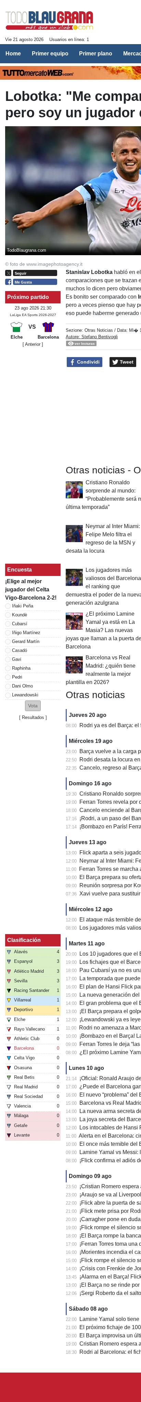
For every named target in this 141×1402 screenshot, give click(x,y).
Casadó (19, 650)
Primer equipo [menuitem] (50, 53)
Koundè (19, 614)
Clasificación (24, 940)
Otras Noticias (99, 330)
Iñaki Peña (22, 605)
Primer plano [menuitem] (95, 53)
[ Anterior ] (33, 344)
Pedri (17, 677)
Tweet (125, 362)
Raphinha (21, 668)
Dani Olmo (22, 686)
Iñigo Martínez (26, 632)
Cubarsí (19, 623)
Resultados (33, 717)
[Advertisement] (32, 455)
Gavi (16, 659)
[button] (33, 705)
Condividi (88, 362)
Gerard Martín (25, 641)
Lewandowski (25, 694)
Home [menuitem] (13, 53)
